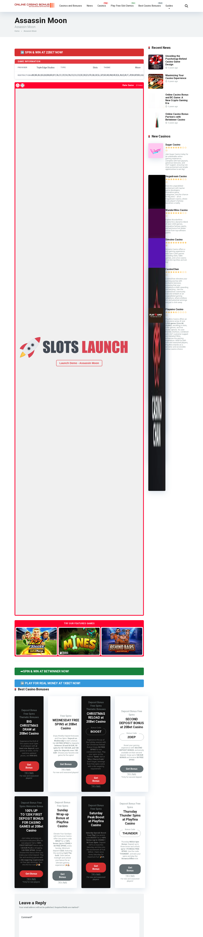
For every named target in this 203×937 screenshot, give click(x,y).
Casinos (101, 5)
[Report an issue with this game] (18, 85)
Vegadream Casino (176, 176)
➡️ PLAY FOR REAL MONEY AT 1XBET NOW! (50, 683)
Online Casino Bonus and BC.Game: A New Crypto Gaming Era (176, 99)
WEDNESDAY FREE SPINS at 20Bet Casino (65, 724)
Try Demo (36, 641)
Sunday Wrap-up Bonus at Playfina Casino (62, 818)
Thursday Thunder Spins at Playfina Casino (130, 817)
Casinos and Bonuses (70, 5)
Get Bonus (29, 766)
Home (17, 31)
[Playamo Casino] (155, 322)
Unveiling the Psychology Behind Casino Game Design (176, 60)
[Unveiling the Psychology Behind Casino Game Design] (155, 68)
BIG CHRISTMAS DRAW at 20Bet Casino (29, 727)
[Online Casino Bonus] (35, 4)
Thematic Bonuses (29, 717)
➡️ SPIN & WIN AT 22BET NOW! (42, 52)
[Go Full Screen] (22, 85)
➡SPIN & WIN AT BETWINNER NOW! (45, 671)
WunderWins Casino (176, 210)
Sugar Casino (172, 144)
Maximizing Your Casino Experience (175, 77)
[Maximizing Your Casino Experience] (155, 88)
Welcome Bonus (34, 806)
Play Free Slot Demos (122, 5)
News (90, 5)
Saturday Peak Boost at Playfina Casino (96, 819)
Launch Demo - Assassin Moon (79, 363)
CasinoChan (172, 269)
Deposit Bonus (29, 710)
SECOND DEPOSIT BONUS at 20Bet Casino (131, 723)
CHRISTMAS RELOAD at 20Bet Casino (96, 717)
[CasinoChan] (156, 490)
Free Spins (29, 713)
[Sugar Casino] (155, 157)
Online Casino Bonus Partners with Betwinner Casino (176, 117)
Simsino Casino (174, 239)
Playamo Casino (174, 309)
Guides (169, 5)
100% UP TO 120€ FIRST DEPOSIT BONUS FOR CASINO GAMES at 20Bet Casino (31, 820)
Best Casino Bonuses (149, 5)
